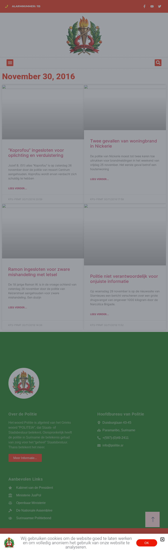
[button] (162, 539)
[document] (84, 276)
